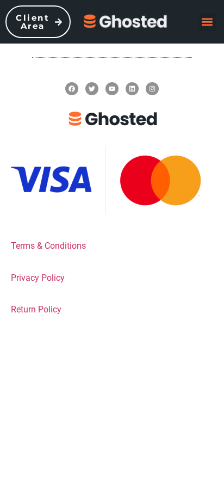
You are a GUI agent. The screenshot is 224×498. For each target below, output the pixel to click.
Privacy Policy (38, 278)
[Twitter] (91, 88)
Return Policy (36, 309)
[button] (207, 22)
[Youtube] (112, 88)
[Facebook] (71, 88)
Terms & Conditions (48, 246)
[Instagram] (152, 88)
